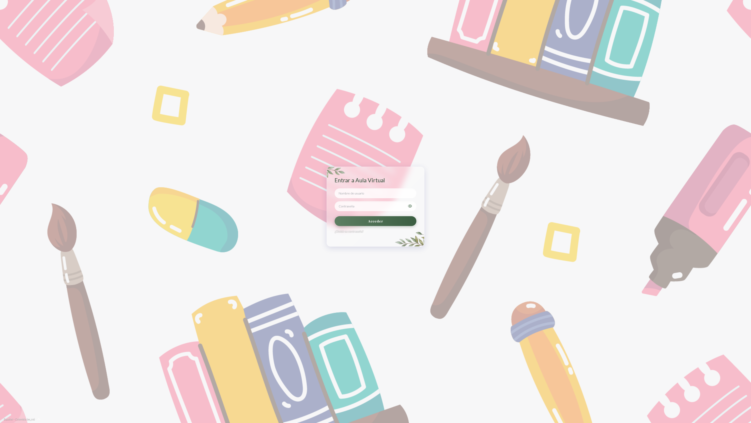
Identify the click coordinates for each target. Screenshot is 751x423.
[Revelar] (409, 206)
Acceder (375, 221)
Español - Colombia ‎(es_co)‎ (19, 419)
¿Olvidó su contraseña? (349, 231)
